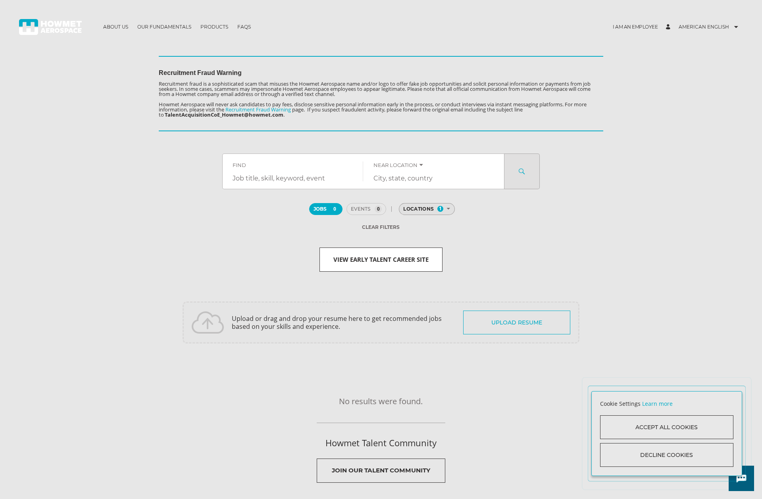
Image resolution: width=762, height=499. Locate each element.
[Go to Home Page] (50, 27)
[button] (635, 27)
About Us (115, 27)
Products (214, 27)
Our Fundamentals (164, 27)
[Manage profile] (669, 27)
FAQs (244, 27)
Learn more (657, 403)
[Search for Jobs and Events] (522, 171)
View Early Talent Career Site (381, 259)
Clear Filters (381, 227)
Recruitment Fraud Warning (258, 109)
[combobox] (293, 178)
